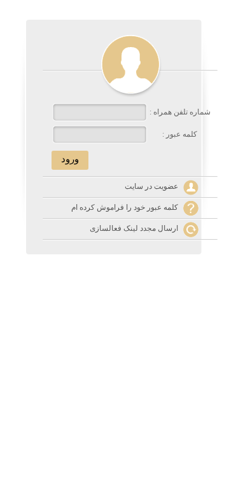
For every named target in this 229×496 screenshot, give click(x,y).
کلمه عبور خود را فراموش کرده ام (124, 207)
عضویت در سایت (151, 186)
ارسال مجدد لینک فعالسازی (134, 228)
